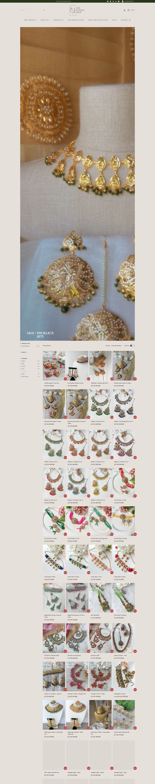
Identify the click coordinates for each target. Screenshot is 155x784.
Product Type (26, 343)
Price (24, 352)
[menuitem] (30, 20)
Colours (24, 358)
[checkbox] (29, 346)
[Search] (44, 10)
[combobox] (33, 10)
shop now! (69, 2)
